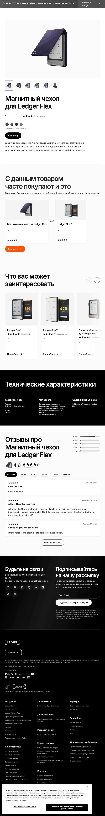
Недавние (11, 474)
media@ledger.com (38, 581)
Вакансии (73, 709)
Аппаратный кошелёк (13, 724)
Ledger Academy (76, 726)
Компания (73, 730)
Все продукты (11, 734)
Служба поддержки (45, 776)
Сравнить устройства (14, 717)
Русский (11, 652)
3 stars (44, 474)
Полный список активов (14, 776)
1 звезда (66, 474)
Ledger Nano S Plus (12, 713)
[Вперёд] (97, 280)
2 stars (55, 474)
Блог (71, 733)
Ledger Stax (9, 706)
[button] (91, 4)
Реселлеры (41, 783)
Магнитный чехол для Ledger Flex (27, 224)
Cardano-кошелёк (12, 762)
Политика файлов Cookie (79, 757)
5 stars (23, 474)
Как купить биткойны (45, 757)
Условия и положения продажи (82, 750)
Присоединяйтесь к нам (79, 706)
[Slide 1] (18, 85)
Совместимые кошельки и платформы (47, 752)
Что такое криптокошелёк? (16, 780)
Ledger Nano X (11, 709)
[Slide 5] (55, 85)
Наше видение (75, 723)
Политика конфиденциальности (82, 754)
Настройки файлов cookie (25, 806)
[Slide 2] (28, 85)
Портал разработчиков (46, 734)
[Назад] (89, 280)
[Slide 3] (37, 85)
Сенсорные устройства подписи (18, 720)
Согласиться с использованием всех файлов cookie (67, 808)
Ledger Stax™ (50, 330)
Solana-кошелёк (11, 758)
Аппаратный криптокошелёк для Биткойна (50, 761)
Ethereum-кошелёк (12, 755)
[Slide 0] (9, 85)
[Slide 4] (46, 85)
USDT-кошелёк (11, 773)
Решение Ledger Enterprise (48, 706)
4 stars (33, 474)
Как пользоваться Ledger (47, 748)
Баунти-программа (44, 779)
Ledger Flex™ (64, 224)
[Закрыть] (87, 787)
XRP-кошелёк (10, 765)
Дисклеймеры (75, 761)
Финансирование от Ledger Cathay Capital (51, 720)
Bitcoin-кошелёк (11, 751)
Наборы (8, 727)
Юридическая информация (80, 747)
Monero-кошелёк (12, 769)
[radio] (7, 124)
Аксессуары (10, 731)
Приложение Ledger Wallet (15, 738)
